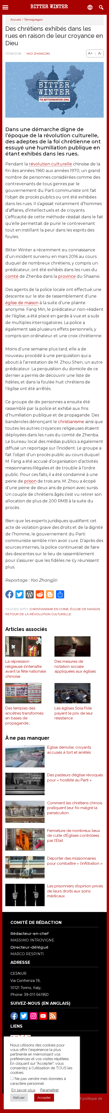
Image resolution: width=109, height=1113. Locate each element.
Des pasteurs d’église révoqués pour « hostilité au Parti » (75, 777)
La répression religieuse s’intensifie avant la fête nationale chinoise (25, 669)
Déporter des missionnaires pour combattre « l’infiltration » (75, 861)
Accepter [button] (44, 1098)
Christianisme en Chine (49, 609)
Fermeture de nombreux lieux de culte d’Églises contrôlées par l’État (73, 835)
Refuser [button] (19, 1098)
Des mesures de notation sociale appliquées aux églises (75, 666)
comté (12, 276)
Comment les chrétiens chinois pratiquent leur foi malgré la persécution (74, 808)
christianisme (71, 421)
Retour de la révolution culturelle (38, 614)
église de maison (22, 302)
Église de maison (85, 609)
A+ (90, 53)
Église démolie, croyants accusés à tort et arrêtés (69, 750)
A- (100, 53)
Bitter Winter (49, 7)
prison (30, 481)
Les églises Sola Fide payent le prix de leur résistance (74, 713)
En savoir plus (23, 1090)
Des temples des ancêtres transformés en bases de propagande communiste (24, 716)
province (67, 276)
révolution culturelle (50, 164)
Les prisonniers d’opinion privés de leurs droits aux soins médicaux (75, 891)
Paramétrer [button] (49, 1090)
